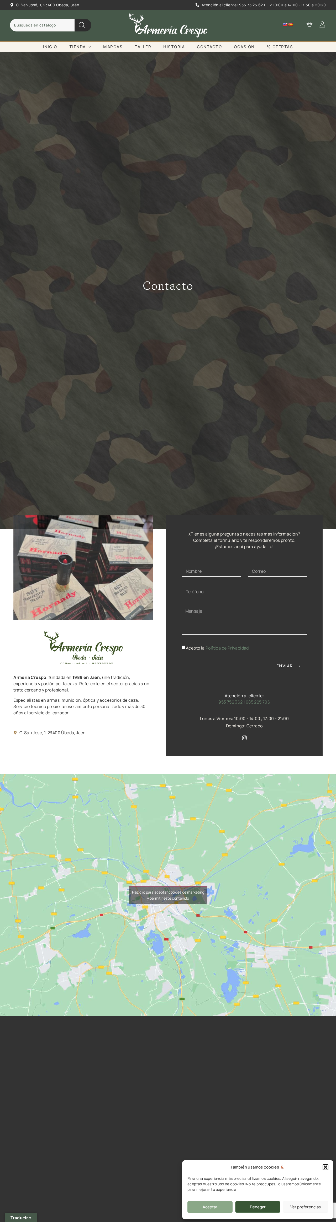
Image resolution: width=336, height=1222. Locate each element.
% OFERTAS (280, 46)
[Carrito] (306, 24)
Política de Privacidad (227, 648)
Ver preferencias (305, 1207)
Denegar (258, 1207)
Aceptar (210, 1207)
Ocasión (244, 46)
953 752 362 (230, 702)
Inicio (50, 46)
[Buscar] (83, 25)
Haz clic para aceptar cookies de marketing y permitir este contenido (168, 895)
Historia (174, 46)
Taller (143, 46)
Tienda (77, 46)
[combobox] (42, 25)
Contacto (209, 46)
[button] (325, 1167)
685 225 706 (258, 702)
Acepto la (217, 648)
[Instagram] (244, 737)
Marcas (113, 46)
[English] (285, 25)
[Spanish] (290, 25)
